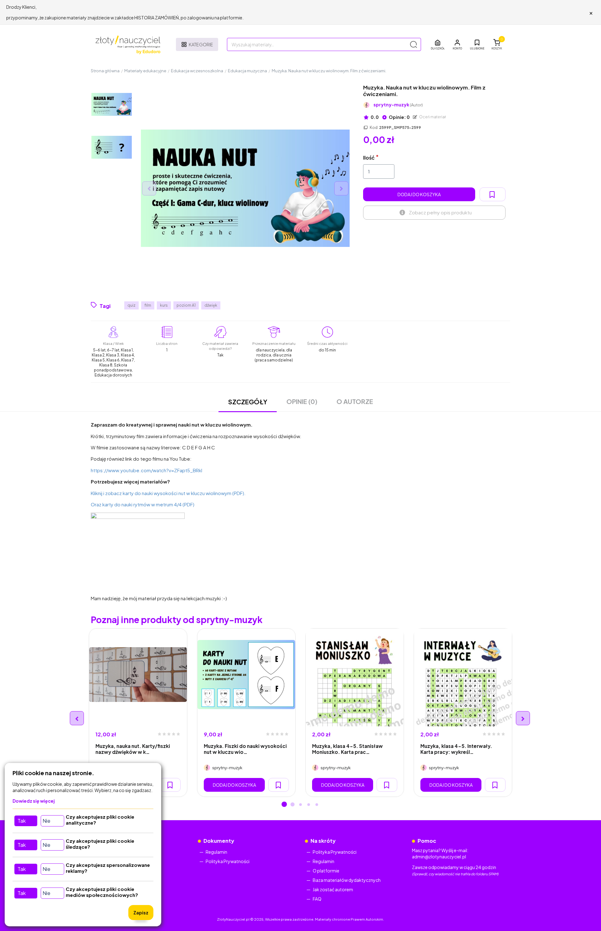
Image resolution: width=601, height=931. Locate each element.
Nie (46, 820)
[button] (457, 44)
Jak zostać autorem (333, 889)
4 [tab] (309, 805)
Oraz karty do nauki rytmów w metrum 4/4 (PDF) (142, 504)
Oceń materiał (432, 117)
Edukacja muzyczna (247, 70)
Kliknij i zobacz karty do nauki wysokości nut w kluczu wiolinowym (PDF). (168, 493)
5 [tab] (317, 805)
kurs (164, 305)
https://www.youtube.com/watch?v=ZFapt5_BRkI (146, 470)
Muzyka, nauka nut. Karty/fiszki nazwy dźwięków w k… (132, 749)
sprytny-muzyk (398, 104)
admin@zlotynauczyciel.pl (439, 856)
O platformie (326, 870)
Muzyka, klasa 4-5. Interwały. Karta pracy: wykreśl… (456, 749)
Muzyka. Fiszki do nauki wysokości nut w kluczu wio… (245, 749)
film (147, 305)
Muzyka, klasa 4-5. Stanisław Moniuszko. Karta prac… (347, 749)
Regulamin (216, 852)
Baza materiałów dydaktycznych (347, 880)
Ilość (369, 157)
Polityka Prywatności (227, 861)
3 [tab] (300, 805)
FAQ (317, 899)
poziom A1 (186, 305)
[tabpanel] (138, 712)
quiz (131, 305)
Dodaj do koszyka (419, 194)
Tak (22, 820)
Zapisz (140, 912)
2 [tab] (292, 805)
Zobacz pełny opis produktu (440, 212)
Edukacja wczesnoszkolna (197, 70)
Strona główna (105, 70)
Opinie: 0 (399, 117)
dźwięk (210, 305)
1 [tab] (284, 805)
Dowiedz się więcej (34, 801)
